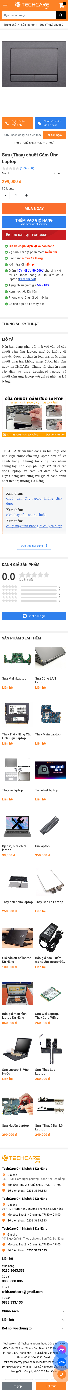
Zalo (62, 1361)
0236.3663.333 (37, 1220)
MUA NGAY (34, 208)
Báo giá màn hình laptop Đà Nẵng (14, 1015)
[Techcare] (32, 5)
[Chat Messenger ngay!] (62, 1349)
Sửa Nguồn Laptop (15, 1125)
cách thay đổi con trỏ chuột (26, 515)
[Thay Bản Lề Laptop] (50, 881)
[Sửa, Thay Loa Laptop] (50, 1049)
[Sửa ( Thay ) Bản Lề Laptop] (50, 1105)
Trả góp (17, 1386)
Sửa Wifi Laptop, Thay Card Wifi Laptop (47, 1016)
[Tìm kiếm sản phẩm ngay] (61, 15)
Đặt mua (51, 1386)
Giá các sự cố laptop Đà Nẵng (17, 960)
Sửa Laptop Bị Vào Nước (15, 1071)
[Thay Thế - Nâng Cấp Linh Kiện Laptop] (17, 714)
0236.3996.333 (37, 1190)
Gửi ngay (56, 135)
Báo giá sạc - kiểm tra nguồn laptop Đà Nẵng (49, 960)
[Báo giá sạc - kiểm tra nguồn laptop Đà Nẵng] (50, 937)
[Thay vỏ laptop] (17, 770)
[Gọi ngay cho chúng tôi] (62, 1374)
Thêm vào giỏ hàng (34, 221)
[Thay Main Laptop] (50, 714)
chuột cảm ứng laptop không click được (34, 500)
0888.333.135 (12, 1302)
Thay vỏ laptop (12, 790)
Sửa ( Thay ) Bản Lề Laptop (49, 1127)
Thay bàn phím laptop (17, 902)
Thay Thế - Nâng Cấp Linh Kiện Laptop (17, 736)
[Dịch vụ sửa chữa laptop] (17, 826)
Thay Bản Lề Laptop (49, 902)
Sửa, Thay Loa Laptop (45, 1071)
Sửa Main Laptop (14, 678)
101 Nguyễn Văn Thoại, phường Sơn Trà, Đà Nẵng (32, 1238)
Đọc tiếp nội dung (32, 545)
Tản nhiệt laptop (46, 790)
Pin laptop (42, 846)
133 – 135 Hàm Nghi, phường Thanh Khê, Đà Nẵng (33, 1179)
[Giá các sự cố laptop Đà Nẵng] (17, 937)
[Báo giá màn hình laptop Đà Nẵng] (17, 993)
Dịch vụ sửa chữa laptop (14, 848)
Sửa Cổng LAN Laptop (45, 680)
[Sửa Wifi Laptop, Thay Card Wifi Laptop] (50, 993)
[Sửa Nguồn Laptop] (17, 1105)
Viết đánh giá (37, 616)
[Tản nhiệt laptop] (50, 770)
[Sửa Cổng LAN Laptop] (50, 658)
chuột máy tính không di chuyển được (34, 526)
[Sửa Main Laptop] (17, 658)
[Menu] (5, 6)
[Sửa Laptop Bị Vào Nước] (17, 1049)
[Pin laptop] (50, 826)
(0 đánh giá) (27, 168)
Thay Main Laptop (48, 734)
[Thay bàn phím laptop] (17, 881)
